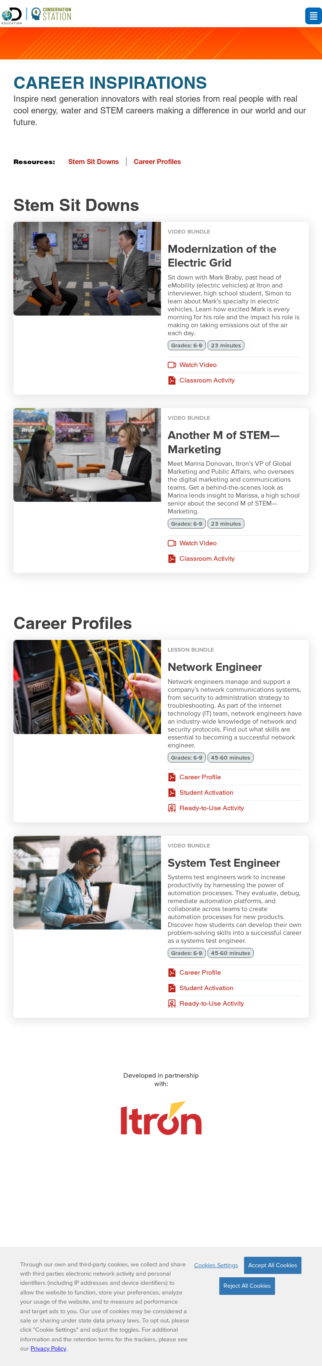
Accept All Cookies (272, 1265)
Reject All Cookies (247, 1285)
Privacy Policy (48, 1348)
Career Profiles (157, 161)
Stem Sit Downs (93, 161)
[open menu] (313, 16)
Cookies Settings (216, 1265)
